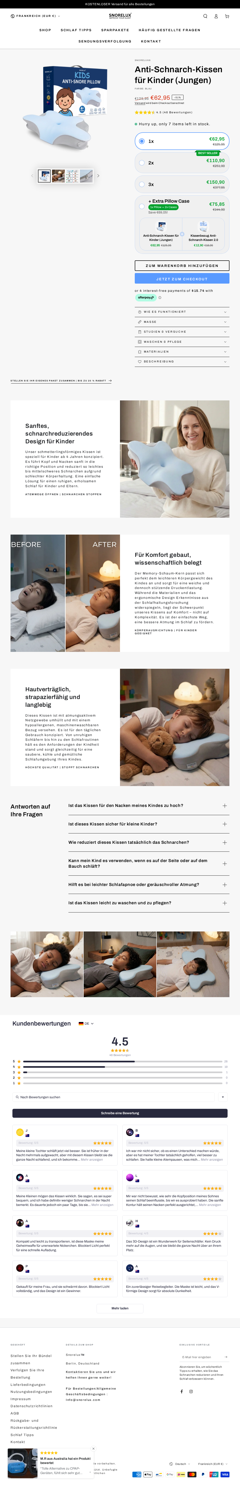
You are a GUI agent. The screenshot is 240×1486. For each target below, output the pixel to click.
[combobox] (223, 1097)
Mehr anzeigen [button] (91, 1159)
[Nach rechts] (98, 176)
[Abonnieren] (227, 1357)
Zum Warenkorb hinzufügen (182, 266)
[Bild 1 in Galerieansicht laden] (44, 176)
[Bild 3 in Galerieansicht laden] (72, 176)
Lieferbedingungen (28, 1385)
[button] (205, 16)
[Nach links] (32, 176)
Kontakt (18, 1442)
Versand (140, 103)
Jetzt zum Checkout (182, 279)
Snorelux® (143, 60)
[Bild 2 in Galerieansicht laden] (58, 176)
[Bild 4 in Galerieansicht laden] (86, 176)
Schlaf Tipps (22, 1435)
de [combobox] (87, 1023)
